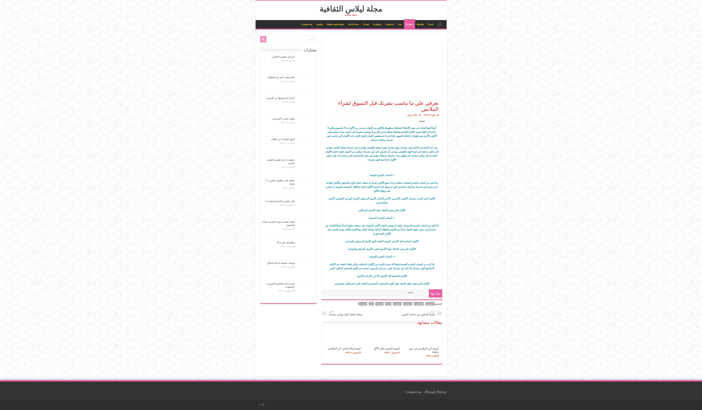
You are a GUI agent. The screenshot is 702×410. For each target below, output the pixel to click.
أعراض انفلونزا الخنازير (283, 56)
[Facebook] (260, 405)
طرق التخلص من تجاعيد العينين (418, 313)
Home (440, 24)
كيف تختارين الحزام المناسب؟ (280, 201)
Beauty (409, 24)
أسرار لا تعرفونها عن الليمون (281, 98)
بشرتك (408, 304)
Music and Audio (335, 24)
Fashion (377, 24)
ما (371, 304)
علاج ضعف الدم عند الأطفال (281, 77)
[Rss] (263, 405)
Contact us (306, 24)
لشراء (379, 304)
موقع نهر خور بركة (286, 242)
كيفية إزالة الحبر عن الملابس (344, 348)
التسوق (430, 304)
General (389, 24)
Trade (366, 24)
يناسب (363, 304)
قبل (388, 304)
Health (420, 24)
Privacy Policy (436, 392)
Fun (400, 24)
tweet (421, 121)
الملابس (419, 304)
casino (319, 24)
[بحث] (263, 39)
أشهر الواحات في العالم (283, 139)
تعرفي (397, 304)
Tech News (353, 24)
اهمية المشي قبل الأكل (386, 348)
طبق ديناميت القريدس (283, 118)
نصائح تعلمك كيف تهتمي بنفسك (346, 313)
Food (430, 24)
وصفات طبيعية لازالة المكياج (281, 263)
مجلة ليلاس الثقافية (351, 9)
